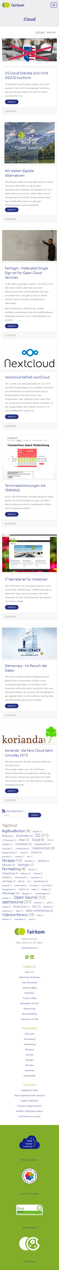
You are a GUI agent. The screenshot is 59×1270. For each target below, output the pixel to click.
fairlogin (23, 865)
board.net (29, 1070)
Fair (28, 856)
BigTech (36, 831)
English (51, 32)
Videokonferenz (14, 914)
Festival (37, 873)
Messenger (8, 893)
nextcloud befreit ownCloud (27, 377)
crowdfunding (21, 848)
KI (28, 881)
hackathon (35, 877)
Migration (26, 893)
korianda (5, 885)
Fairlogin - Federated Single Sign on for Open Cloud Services (26, 272)
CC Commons (8, 840)
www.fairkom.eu (30, 947)
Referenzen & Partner (29, 977)
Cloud (36, 840)
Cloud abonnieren (14, 810)
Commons (22, 844)
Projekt (5, 906)
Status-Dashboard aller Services (29, 1095)
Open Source (25, 897)
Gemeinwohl (20, 877)
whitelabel (18, 919)
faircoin (6, 864)
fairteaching (8, 873)
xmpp (30, 919)
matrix (22, 889)
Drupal (23, 852)
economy (6, 856)
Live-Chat (46, 885)
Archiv (35, 1003)
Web (39, 915)
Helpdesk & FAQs (29, 1090)
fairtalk (31, 869)
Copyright (6, 848)
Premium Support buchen (29, 1105)
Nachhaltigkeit (41, 893)
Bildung (6, 835)
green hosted (29, 1227)
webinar (5, 919)
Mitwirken (29, 992)
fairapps (8, 860)
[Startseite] (13, 5)
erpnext (18, 856)
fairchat (42, 860)
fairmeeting (11, 869)
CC (37, 835)
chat (22, 840)
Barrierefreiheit (29, 1013)
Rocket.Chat (19, 906)
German (39, 32)
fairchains (29, 860)
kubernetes (19, 885)
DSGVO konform (30, 1159)
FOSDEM (6, 877)
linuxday (33, 885)
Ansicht (12, 102)
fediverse (25, 873)
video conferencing (37, 910)
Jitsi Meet (7, 881)
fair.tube (29, 1064)
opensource (12, 901)
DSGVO (35, 852)
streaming (6, 910)
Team (18, 910)
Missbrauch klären (34, 1110)
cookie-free (29, 1261)
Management (7, 889)
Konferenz (39, 881)
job (19, 881)
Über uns (29, 971)
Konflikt (20, 1110)
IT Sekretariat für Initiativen (26, 579)
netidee (5, 898)
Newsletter (25, 1003)
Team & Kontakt (29, 982)
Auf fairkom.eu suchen (29, 1116)
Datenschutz (41, 848)
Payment (38, 902)
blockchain (22, 835)
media (33, 889)
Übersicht (29, 1033)
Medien (45, 889)
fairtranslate (30, 1075)
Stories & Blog (29, 987)
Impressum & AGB (29, 1018)
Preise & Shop (29, 997)
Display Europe (8, 852)
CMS (49, 840)
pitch (49, 902)
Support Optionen (29, 1100)
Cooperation (40, 844)
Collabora (6, 844)
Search (34, 815)
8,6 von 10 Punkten (29, 1193)
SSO (34, 906)
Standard (47, 906)
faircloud (29, 1049)
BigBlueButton (13, 831)
